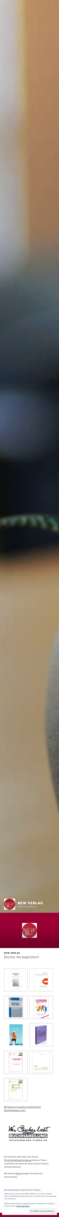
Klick (18, 1173)
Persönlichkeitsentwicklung (17, 1160)
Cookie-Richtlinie (23, 1206)
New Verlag (30, 903)
